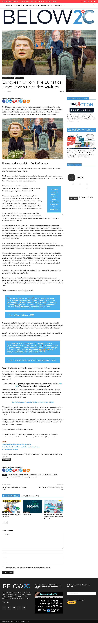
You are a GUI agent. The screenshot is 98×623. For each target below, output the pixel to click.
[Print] (24, 101)
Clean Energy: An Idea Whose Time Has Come (14, 488)
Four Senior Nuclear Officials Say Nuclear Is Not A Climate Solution (32, 402)
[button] (93, 5)
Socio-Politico (57, 5)
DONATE (55, 1)
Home (3, 27)
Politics (34, 477)
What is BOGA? (27, 514)
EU (40, 474)
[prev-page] (3, 522)
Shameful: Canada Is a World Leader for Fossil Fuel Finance (21, 447)
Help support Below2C (76, 600)
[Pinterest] (14, 101)
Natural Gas (16, 27)
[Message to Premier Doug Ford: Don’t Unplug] (11, 506)
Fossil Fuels (26, 512)
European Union (47, 474)
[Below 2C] (49, 16)
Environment (31, 5)
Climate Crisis (33, 474)
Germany (5, 477)
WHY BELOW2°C (25, 1)
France (55, 474)
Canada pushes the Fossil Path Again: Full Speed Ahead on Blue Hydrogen (53, 516)
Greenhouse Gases (15, 477)
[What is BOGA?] (32, 506)
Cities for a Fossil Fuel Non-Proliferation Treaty (50, 488)
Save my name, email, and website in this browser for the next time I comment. (27, 567)
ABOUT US (33, 1)
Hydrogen (47, 512)
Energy (44, 5)
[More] (28, 101)
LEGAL (41, 1)
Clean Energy (6, 512)
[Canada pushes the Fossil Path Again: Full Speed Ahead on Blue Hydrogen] (53, 506)
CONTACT (48, 1)
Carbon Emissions (12, 474)
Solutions (18, 5)
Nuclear (11, 77)
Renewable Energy (19, 77)
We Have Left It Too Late (10, 449)
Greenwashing (26, 477)
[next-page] (6, 522)
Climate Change (23, 474)
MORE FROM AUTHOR (30, 496)
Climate (7, 5)
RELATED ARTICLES (11, 496)
